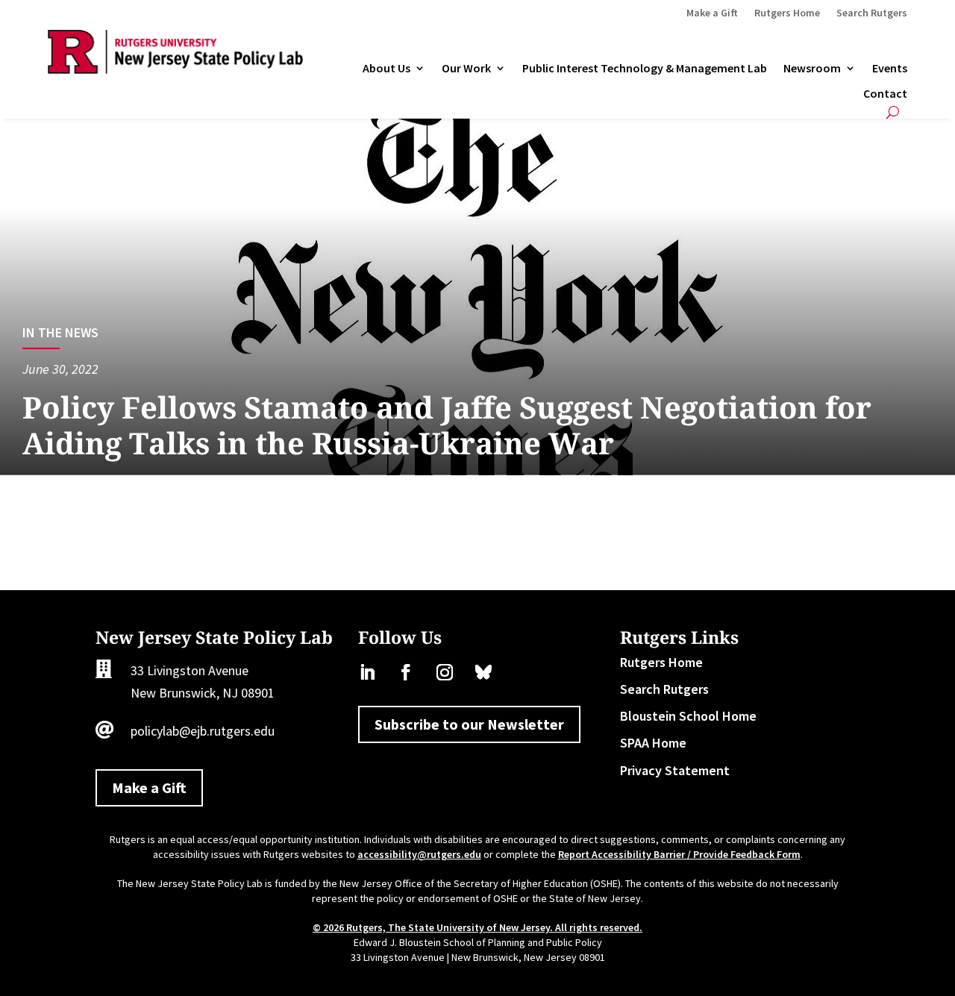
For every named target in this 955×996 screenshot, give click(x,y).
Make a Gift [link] (712, 13)
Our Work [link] (466, 68)
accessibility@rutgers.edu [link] (419, 854)
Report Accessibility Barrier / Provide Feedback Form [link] (679, 854)
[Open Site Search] (892, 112)
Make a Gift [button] (149, 787)
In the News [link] (60, 332)
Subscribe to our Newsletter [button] (469, 724)
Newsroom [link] (812, 68)
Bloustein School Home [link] (688, 715)
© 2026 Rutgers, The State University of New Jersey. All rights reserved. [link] (477, 927)
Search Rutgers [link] (871, 13)
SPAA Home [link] (653, 742)
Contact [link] (885, 94)
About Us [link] (386, 68)
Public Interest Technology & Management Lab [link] (644, 68)
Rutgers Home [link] (787, 13)
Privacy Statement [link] (675, 770)
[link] (175, 69)
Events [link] (889, 68)
